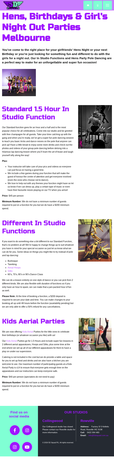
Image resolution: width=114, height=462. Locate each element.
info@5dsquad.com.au (98, 435)
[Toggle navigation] (107, 5)
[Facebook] (15, 430)
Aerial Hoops (14, 267)
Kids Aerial (27, 332)
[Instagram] (27, 430)
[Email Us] (87, 5)
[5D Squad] (13, 5)
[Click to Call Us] (97, 5)
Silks (10, 271)
